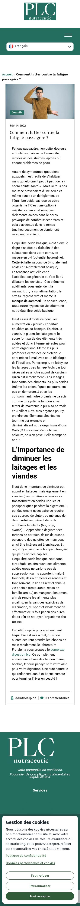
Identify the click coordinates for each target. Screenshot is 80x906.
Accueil (7, 74)
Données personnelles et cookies (30, 863)
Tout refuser (40, 875)
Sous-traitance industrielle (40, 802)
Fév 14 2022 (18, 126)
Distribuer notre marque (40, 808)
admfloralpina (25, 698)
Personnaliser (40, 886)
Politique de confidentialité (26, 856)
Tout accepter (40, 896)
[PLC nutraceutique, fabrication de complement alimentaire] (40, 11)
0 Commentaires (57, 698)
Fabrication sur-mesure (40, 796)
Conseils (17, 112)
